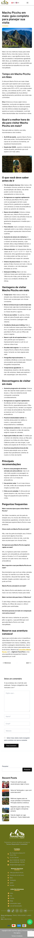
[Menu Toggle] (27, 3)
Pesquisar (5, 766)
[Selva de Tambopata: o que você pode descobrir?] (5, 792)
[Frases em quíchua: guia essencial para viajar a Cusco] (5, 784)
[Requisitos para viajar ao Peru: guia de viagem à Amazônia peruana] (5, 809)
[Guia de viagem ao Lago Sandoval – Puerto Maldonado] (5, 817)
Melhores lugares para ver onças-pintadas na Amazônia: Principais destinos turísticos (20, 801)
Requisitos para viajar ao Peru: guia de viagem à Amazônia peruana (20, 809)
